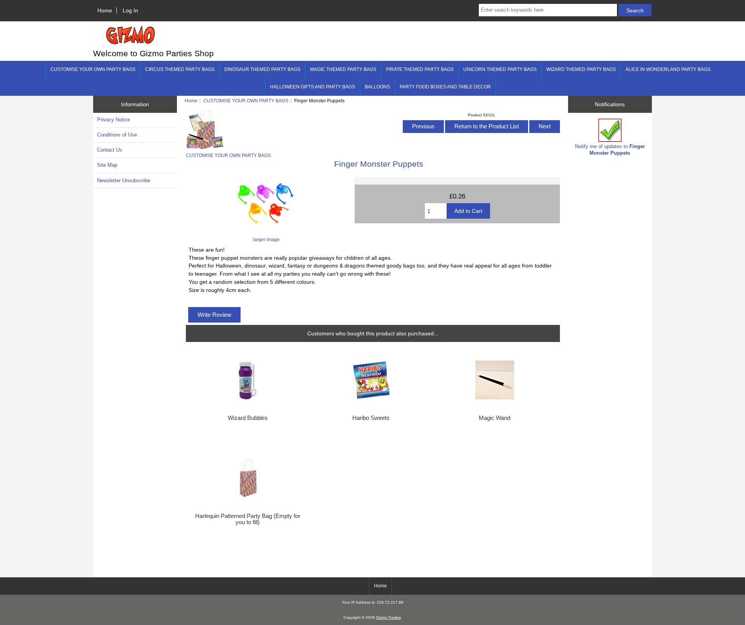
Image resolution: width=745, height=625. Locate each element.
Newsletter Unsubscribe (123, 180)
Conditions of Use (117, 135)
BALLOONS (377, 87)
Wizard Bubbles (248, 418)
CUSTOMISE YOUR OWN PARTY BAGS (245, 100)
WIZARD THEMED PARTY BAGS (581, 69)
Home (104, 10)
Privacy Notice (113, 120)
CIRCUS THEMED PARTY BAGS (180, 69)
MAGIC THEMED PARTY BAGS (343, 69)
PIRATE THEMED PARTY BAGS (420, 69)
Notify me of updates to (610, 149)
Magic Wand (494, 418)
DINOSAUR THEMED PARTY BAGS (262, 69)
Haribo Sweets (371, 418)
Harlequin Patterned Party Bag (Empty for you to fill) (247, 519)
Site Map (107, 165)
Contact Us (109, 150)
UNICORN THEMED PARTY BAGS (500, 69)
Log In (130, 10)
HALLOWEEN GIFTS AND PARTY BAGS (312, 87)
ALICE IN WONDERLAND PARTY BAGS (667, 69)
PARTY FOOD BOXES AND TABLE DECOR (445, 87)
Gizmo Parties (388, 617)
